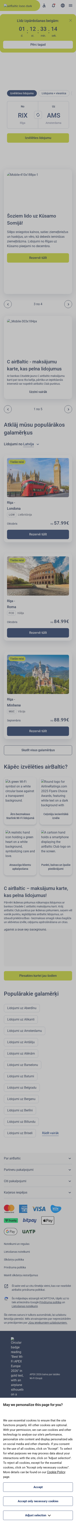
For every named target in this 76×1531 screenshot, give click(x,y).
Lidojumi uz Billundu (21, 1122)
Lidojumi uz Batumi (20, 1076)
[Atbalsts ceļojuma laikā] (44, 5)
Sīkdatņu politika (14, 1259)
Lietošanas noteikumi (17, 1251)
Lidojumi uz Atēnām (21, 1053)
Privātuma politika (15, 1267)
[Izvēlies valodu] (63, 5)
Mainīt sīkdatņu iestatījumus (21, 1275)
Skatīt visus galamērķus (38, 750)
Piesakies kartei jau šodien (38, 976)
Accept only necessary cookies (38, 1501)
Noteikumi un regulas (16, 1243)
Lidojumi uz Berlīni (20, 1110)
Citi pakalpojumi (15, 1181)
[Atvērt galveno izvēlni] (70, 5)
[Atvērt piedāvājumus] (53, 5)
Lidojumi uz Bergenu (21, 1099)
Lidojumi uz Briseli (20, 1133)
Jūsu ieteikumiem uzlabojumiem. (47, 1322)
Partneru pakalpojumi (19, 1170)
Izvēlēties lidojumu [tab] (22, 93)
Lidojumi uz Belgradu (21, 1087)
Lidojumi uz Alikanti (20, 1019)
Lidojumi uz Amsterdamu (24, 1031)
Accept (38, 1487)
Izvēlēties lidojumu (38, 138)
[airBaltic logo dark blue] (20, 5)
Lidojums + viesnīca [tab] (54, 93)
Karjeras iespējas (15, 1192)
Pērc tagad (38, 44)
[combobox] (31, 444)
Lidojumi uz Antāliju (21, 1042)
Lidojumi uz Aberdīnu (21, 1008)
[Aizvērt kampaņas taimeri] (70, 20)
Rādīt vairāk (50, 1133)
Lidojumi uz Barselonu (22, 1065)
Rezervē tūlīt (38, 258)
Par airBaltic (12, 1158)
